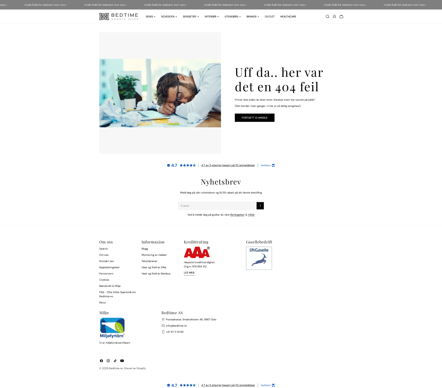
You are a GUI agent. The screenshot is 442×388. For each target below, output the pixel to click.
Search (103, 248)
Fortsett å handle (255, 117)
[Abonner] (260, 205)
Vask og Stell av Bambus (156, 273)
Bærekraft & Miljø (110, 286)
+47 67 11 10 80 (175, 332)
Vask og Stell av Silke (154, 267)
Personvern (106, 273)
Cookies (104, 280)
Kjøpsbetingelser (109, 267)
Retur (102, 302)
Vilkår (251, 214)
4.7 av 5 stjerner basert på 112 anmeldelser (228, 165)
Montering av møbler (154, 255)
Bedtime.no (116, 368)
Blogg (145, 248)
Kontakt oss (106, 261)
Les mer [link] (189, 272)
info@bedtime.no (176, 325)
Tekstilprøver (149, 261)
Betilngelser (237, 214)
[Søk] (327, 16)
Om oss (104, 255)
